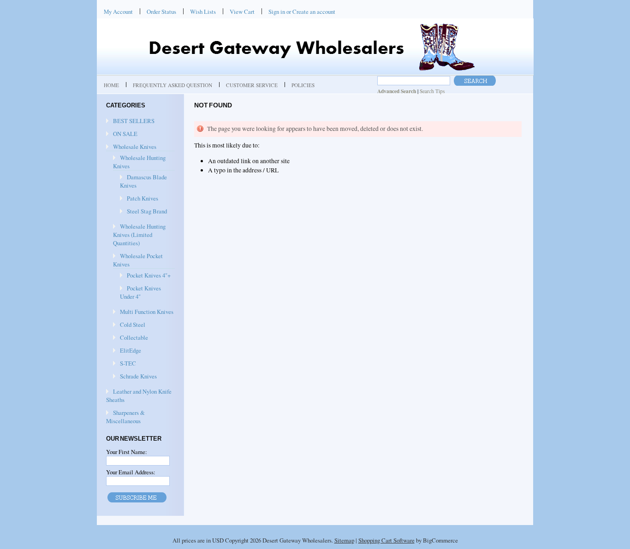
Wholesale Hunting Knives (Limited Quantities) (139, 234)
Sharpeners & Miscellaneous (125, 416)
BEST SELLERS (134, 121)
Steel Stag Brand (147, 211)
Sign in (276, 11)
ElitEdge (130, 350)
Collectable (134, 337)
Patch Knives (142, 198)
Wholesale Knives (134, 146)
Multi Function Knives (146, 311)
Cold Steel (132, 324)
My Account (118, 11)
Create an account (313, 11)
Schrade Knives (138, 376)
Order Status (161, 11)
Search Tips (432, 91)
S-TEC (128, 363)
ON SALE (125, 134)
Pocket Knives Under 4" (140, 292)
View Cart (242, 11)
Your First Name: (126, 452)
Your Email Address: (130, 472)
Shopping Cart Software (386, 540)
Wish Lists (203, 11)
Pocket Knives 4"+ (149, 275)
